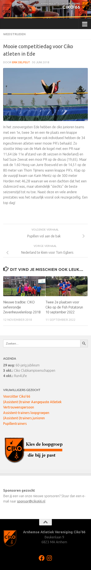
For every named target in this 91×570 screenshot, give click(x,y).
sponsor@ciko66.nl (31, 501)
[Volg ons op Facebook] (42, 558)
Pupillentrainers (15, 423)
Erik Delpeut (21, 62)
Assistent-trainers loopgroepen (26, 413)
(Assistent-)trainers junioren (24, 418)
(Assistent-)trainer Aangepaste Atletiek (32, 402)
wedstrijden (14, 34)
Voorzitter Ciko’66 (16, 396)
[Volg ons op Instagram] (49, 558)
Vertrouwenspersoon (18, 407)
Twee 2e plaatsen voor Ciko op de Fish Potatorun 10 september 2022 (64, 307)
